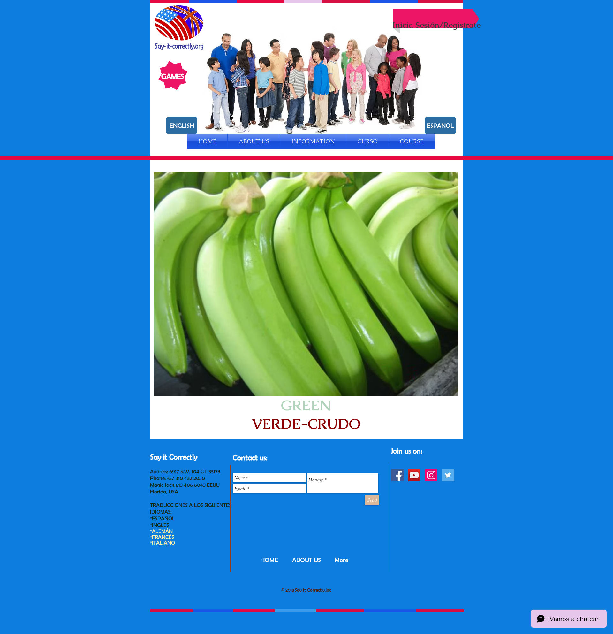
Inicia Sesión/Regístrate (436, 25)
